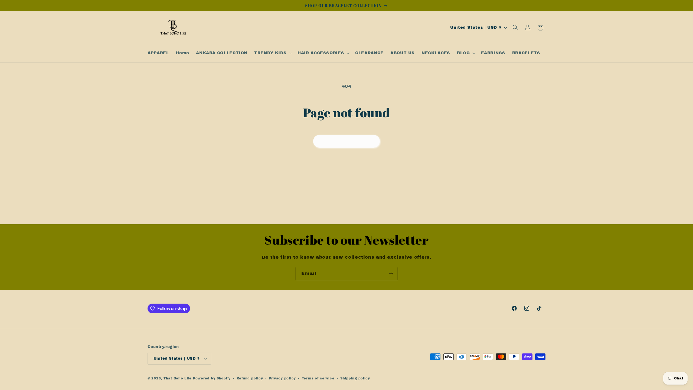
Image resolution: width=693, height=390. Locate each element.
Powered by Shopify (212, 378)
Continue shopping (346, 141)
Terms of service (318, 378)
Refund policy (250, 378)
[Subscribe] (391, 273)
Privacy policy (282, 378)
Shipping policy (355, 378)
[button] (272, 53)
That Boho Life (178, 378)
